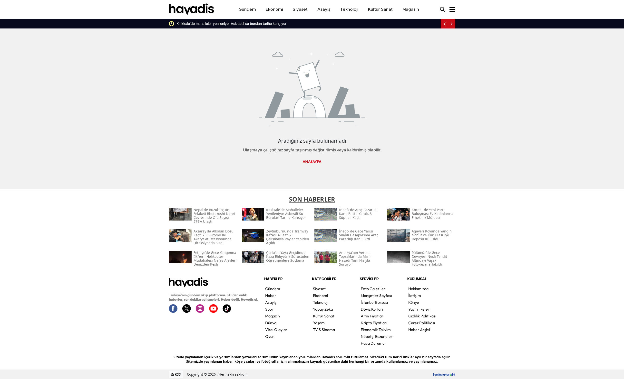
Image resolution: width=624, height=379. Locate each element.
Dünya (270, 322)
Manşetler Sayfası (376, 295)
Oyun (269, 336)
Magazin (272, 316)
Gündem (272, 288)
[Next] (451, 23)
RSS (177, 374)
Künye (413, 302)
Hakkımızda (418, 288)
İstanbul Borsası (374, 302)
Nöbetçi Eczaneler (376, 336)
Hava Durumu (372, 343)
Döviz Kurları (372, 309)
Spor (269, 309)
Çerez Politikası (421, 322)
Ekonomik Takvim (376, 329)
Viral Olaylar (276, 329)
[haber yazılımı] (444, 374)
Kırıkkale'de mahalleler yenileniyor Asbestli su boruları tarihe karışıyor (205, 23)
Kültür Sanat (323, 316)
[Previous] (444, 23)
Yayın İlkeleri (419, 309)
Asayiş (270, 302)
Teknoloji (321, 302)
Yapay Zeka (323, 309)
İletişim (414, 295)
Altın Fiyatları (372, 316)
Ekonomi (320, 295)
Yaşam (319, 322)
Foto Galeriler (373, 288)
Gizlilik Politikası (422, 316)
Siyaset (319, 288)
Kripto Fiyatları (374, 322)
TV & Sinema (324, 329)
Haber (270, 295)
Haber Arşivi (419, 329)
